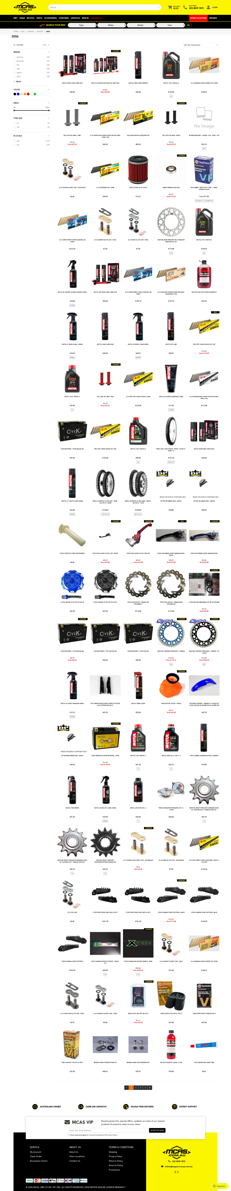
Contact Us (74, 1161)
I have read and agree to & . (94, 1135)
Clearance (96, 18)
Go (188, 25)
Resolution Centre (39, 1161)
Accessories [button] (50, 18)
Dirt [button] (16, 18)
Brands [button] (213, 18)
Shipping (113, 1152)
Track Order (36, 1156)
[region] (31, 566)
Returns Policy (116, 1161)
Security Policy (116, 1165)
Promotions (114, 1169)
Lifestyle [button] (75, 18)
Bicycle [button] (30, 18)
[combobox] (102, 7)
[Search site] (158, 7)
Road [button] (22, 18)
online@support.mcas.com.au (178, 1166)
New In (85, 18)
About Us (73, 1152)
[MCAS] (29, 7)
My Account (35, 1152)
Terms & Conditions (96, 1135)
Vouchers (64, 18)
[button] (201, 45)
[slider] (14, 110)
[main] (138, 570)
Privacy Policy (111, 1135)
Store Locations (198, 18)
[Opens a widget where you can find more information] (219, 1186)
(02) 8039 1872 (196, 8)
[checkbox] (32, 57)
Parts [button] (39, 18)
